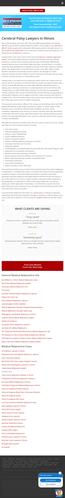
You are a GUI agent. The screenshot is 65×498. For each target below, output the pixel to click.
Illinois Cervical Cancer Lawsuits (13, 413)
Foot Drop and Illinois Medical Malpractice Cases (19, 402)
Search (35, 466)
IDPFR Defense (35, 463)
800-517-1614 (6, 48)
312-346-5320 (56, 46)
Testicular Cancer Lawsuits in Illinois (14, 440)
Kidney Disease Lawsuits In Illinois (14, 420)
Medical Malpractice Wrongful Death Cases (17, 311)
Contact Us (56, 459)
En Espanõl (6, 447)
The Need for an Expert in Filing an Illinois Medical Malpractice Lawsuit (27, 338)
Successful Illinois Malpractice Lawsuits (16, 324)
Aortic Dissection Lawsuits (11, 358)
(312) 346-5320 (47, 470)
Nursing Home (54, 463)
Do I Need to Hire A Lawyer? (34, 459)
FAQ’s (44, 459)
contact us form (42, 198)
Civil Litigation (38, 465)
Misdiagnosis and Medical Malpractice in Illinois (19, 314)
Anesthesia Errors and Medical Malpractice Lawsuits (20, 354)
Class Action (19, 463)
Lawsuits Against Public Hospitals (13, 304)
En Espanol (6, 290)
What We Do (11, 459)
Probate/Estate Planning (19, 465)
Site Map (29, 466)
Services (5, 459)
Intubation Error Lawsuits (11, 416)
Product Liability (48, 465)
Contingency (30, 465)
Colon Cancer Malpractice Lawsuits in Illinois (17, 375)
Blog (16, 461)
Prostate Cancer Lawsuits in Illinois (14, 437)
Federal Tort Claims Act (10, 297)
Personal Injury (44, 461)
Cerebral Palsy (7, 372)
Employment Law (7, 465)
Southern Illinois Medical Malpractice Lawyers (18, 318)
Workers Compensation (8, 463)
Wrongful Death (6, 466)
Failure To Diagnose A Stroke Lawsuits (15, 389)
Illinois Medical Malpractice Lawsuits (15, 301)
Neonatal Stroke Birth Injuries (12, 423)
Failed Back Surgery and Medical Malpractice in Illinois (21, 385)
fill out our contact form (15, 50)
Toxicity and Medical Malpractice (13, 427)
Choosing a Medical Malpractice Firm (15, 287)
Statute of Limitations (9, 321)
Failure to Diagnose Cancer (11, 396)
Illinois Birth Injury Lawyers (11, 409)
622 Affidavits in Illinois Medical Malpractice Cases (19, 280)
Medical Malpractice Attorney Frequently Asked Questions (22, 307)
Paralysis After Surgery (10, 430)
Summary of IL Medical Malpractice (14, 328)
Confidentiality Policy (8, 461)
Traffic (55, 465)
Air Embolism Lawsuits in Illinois (13, 351)
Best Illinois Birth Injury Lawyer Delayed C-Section (19, 361)
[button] (32, 3)
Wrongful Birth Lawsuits (10, 444)
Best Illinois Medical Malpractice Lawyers (16, 283)
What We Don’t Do (20, 459)
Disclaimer (22, 466)
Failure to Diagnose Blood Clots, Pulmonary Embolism (21, 392)
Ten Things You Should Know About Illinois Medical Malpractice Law (26, 331)
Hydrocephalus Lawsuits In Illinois (14, 406)
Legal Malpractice (44, 463)
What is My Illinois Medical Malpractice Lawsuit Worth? (21, 342)
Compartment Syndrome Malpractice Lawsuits (18, 378)
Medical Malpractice (34, 461)
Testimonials (15, 466)
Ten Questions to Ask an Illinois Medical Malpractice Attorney (23, 335)
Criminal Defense (23, 461)
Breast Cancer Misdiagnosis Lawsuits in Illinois (18, 365)
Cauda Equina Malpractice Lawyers (14, 368)
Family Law (26, 463)
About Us (49, 459)
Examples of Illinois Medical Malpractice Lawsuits (19, 294)
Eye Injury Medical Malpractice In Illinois (16, 382)
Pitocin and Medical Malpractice (13, 433)
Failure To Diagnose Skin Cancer (13, 399)
